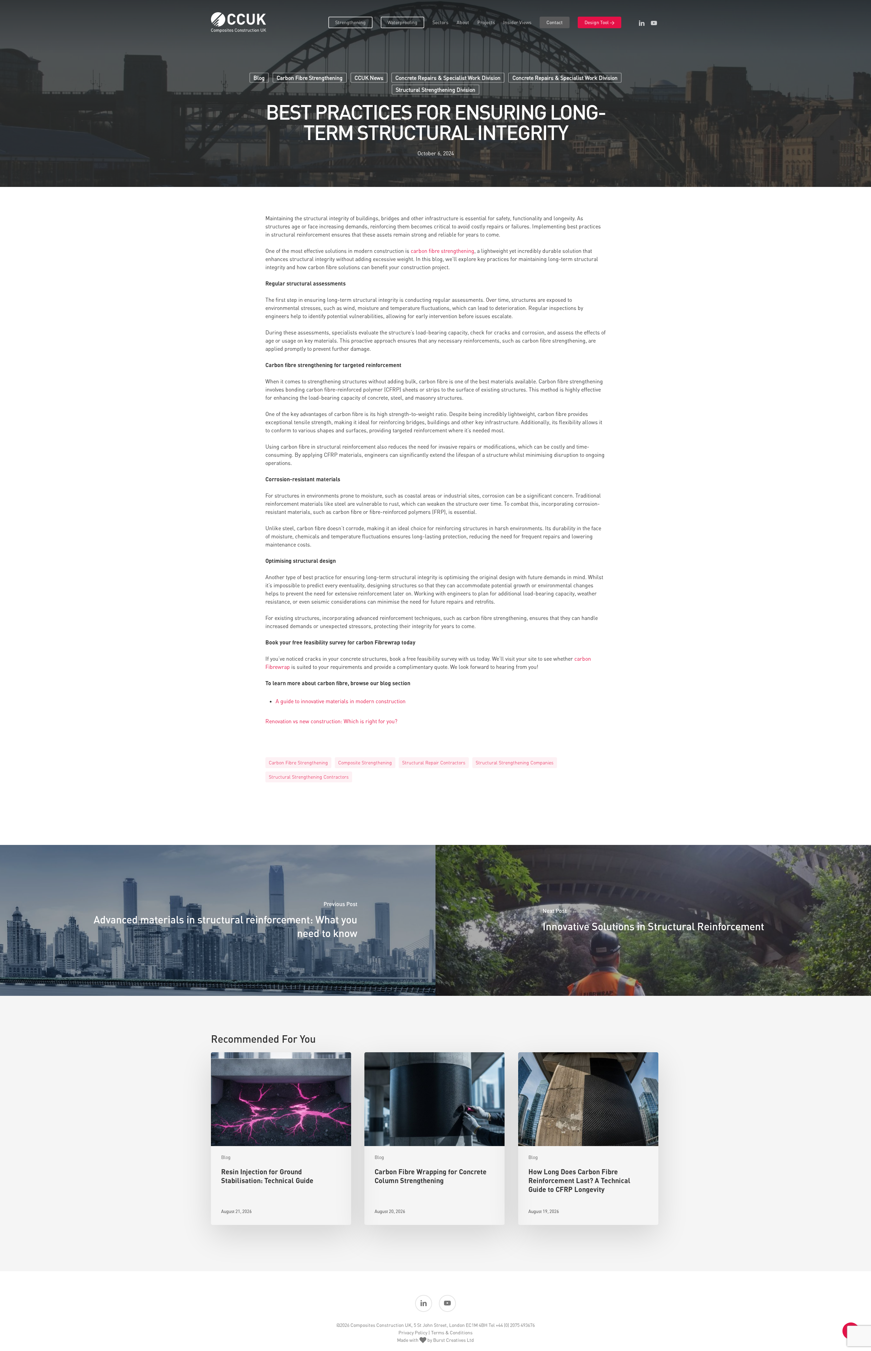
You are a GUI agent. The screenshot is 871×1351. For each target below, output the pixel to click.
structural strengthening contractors (309, 777)
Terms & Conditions (452, 1332)
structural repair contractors (433, 762)
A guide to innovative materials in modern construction (341, 701)
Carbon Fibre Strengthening (310, 77)
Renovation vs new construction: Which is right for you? (331, 721)
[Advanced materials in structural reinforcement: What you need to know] (218, 920)
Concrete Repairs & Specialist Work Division (447, 77)
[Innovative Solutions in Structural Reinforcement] (653, 920)
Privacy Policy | (414, 1332)
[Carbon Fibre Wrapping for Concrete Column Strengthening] (434, 1138)
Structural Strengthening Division (435, 89)
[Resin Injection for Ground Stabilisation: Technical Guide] (281, 1138)
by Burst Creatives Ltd (450, 1340)
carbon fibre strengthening (442, 250)
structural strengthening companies (515, 762)
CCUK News (369, 77)
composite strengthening (365, 762)
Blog (259, 77)
